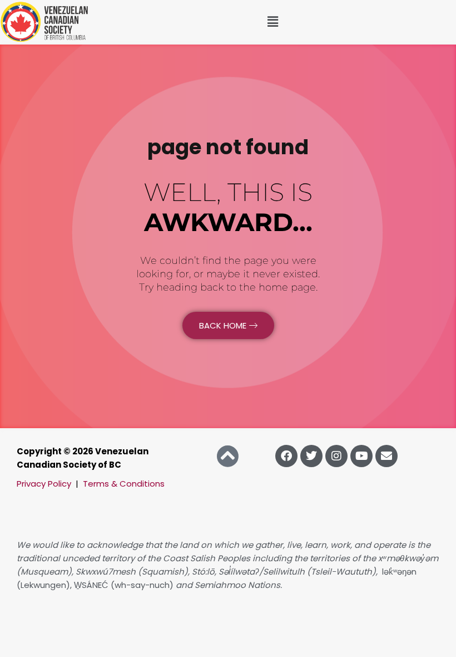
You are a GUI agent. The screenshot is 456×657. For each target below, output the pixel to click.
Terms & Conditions (124, 483)
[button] (272, 21)
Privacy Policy (44, 483)
